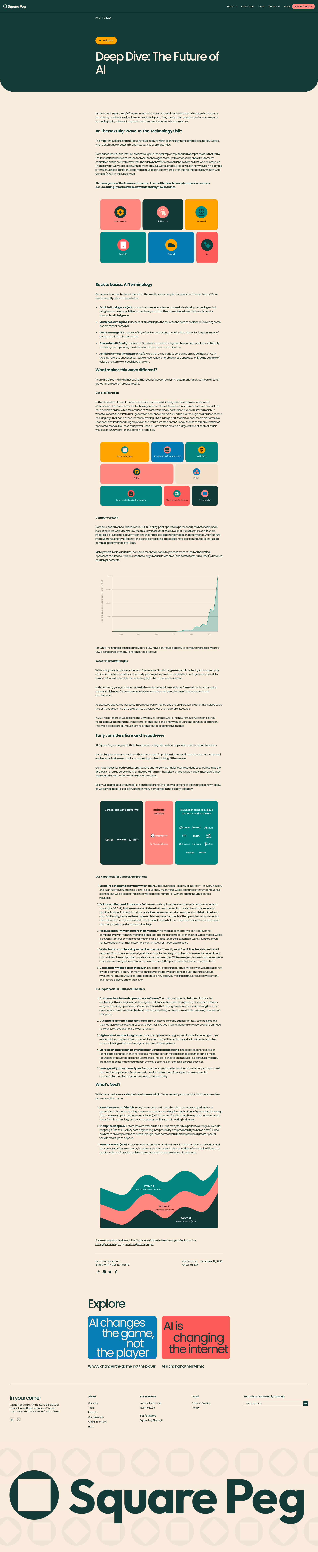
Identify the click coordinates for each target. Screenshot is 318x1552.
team (261, 6)
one (110, 1115)
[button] (232, 6)
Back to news (103, 17)
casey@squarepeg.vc (108, 1244)
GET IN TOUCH (303, 6)
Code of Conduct (201, 1403)
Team (91, 1407)
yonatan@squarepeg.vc (139, 1244)
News (287, 6)
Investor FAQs (147, 1407)
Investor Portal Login (150, 1403)
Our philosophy (96, 1417)
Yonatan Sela (157, 113)
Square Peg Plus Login (151, 1420)
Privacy (195, 1407)
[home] (19, 6)
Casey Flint (177, 113)
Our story (93, 1403)
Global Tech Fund (97, 1421)
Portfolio (247, 6)
